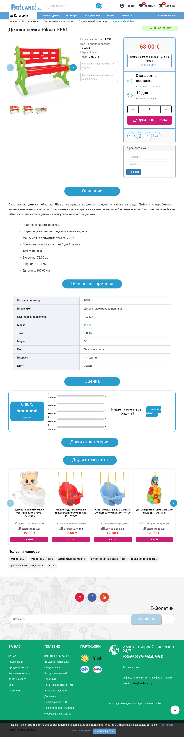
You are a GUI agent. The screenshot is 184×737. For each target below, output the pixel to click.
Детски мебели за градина (58, 21)
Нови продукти (51, 15)
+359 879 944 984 (167, 22)
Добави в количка (152, 120)
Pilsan (93, 52)
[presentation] (73, 67)
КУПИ (29, 539)
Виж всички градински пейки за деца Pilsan (97, 77)
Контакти (127, 15)
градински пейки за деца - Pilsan (26, 565)
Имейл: (138, 683)
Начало (12, 21)
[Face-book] (92, 596)
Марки (110, 15)
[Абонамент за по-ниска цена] (148, 135)
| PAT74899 (113, 511)
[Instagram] (79, 596)
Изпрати (134, 171)
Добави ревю (153, 411)
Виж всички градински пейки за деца (97, 65)
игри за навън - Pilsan (42, 559)
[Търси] (98, 6)
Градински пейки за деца (93, 21)
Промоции (71, 15)
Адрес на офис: (131, 667)
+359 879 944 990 (167, 15)
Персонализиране (80, 730)
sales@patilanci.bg (142, 683)
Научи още (166, 724)
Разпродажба (92, 15)
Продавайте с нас (18, 667)
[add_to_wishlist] (131, 135)
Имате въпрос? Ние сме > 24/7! (149, 649)
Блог (11, 684)
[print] (139, 135)
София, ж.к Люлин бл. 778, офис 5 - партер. (147, 677)
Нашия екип (15, 661)
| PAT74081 (154, 511)
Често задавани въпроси (59, 707)
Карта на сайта (17, 679)
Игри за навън (30, 21)
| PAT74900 (71, 512)
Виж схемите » (149, 64)
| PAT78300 (29, 512)
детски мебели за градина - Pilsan (108, 559)
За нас (12, 656)
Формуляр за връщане (57, 713)
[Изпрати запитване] (156, 135)
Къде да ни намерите (20, 673)
